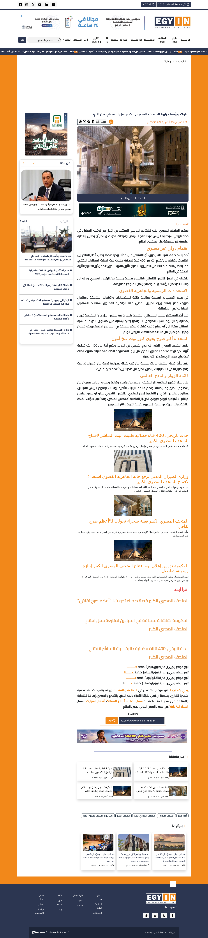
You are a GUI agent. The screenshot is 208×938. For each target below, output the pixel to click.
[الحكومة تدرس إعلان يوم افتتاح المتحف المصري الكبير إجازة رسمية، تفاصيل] (133, 550)
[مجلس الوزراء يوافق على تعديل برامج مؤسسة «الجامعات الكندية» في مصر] (98, 842)
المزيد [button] (67, 40)
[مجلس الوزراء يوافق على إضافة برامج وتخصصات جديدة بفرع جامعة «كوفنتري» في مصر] (133, 842)
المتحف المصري (166, 815)
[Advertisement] (104, 88)
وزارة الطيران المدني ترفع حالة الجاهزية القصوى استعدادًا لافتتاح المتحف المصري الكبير (98, 771)
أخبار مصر (182, 815)
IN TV (107, 40)
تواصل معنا (41, 897)
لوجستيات (149, 40)
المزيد (24, 221)
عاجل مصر (174, 40)
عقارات (123, 40)
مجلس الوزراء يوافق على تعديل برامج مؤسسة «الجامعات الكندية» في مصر (98, 857)
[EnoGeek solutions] (39, 932)
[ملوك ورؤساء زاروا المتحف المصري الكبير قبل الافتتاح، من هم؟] (88, 121)
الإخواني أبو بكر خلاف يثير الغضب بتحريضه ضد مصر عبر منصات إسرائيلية (45, 302)
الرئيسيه (182, 61)
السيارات (77, 40)
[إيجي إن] (172, 22)
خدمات (114, 40)
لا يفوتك (62, 221)
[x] (164, 915)
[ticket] (146, 915)
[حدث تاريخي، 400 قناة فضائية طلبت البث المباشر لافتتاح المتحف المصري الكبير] (133, 420)
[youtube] (39, 4)
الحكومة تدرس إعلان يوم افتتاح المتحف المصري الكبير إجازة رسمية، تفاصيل (97, 789)
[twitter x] (33, 4)
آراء (86, 40)
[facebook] (20, 4)
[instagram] (26, 4)
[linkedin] (46, 4)
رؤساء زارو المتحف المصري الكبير (98, 815)
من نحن (41, 904)
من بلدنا (65, 163)
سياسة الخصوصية (39, 911)
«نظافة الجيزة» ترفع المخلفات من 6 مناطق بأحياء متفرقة (46, 287)
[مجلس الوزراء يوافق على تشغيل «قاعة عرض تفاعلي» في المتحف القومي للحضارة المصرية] (169, 842)
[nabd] (53, 4)
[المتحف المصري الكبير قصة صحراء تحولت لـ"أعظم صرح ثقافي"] (179, 787)
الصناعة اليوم (162, 40)
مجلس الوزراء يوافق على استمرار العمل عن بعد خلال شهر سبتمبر (76, 51)
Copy (110, 721)
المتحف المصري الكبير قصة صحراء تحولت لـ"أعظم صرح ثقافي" (152, 789)
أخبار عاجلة (169, 61)
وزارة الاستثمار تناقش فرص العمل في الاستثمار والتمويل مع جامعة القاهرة (48, 332)
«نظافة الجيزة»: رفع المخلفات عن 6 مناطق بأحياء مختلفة (46, 317)
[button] (34, 163)
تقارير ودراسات (96, 40)
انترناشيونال (135, 40)
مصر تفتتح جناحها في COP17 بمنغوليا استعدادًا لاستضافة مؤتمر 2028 (49, 272)
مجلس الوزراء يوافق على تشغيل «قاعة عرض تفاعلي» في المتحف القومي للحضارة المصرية (170, 857)
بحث (22, 40)
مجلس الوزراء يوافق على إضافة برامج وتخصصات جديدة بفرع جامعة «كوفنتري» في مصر (134, 857)
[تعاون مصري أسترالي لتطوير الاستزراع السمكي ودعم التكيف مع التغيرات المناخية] (46, 239)
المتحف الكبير (123, 815)
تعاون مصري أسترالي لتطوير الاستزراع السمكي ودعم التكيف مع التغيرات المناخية (48, 258)
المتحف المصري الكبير (144, 815)
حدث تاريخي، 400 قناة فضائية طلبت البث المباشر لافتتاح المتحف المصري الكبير (152, 771)
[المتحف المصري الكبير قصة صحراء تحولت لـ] (133, 505)
